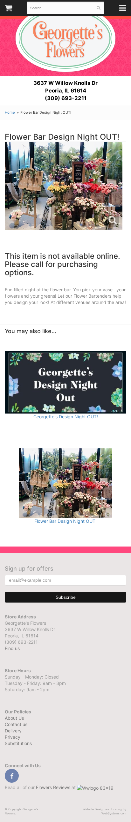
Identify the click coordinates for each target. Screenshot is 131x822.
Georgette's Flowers (65, 38)
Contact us (16, 724)
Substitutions (18, 743)
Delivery (13, 730)
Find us (12, 648)
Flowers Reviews (54, 787)
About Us (14, 718)
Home (10, 112)
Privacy (12, 737)
